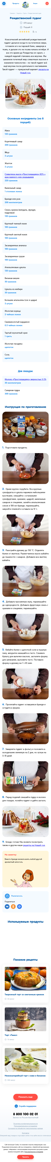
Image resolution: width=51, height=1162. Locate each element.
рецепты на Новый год (34, 845)
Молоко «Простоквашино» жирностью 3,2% (25, 380)
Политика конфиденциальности (25, 1124)
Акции (35, 3)
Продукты (15, 3)
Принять (25, 1157)
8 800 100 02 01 (25, 1114)
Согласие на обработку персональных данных (25, 1128)
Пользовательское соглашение (25, 1126)
